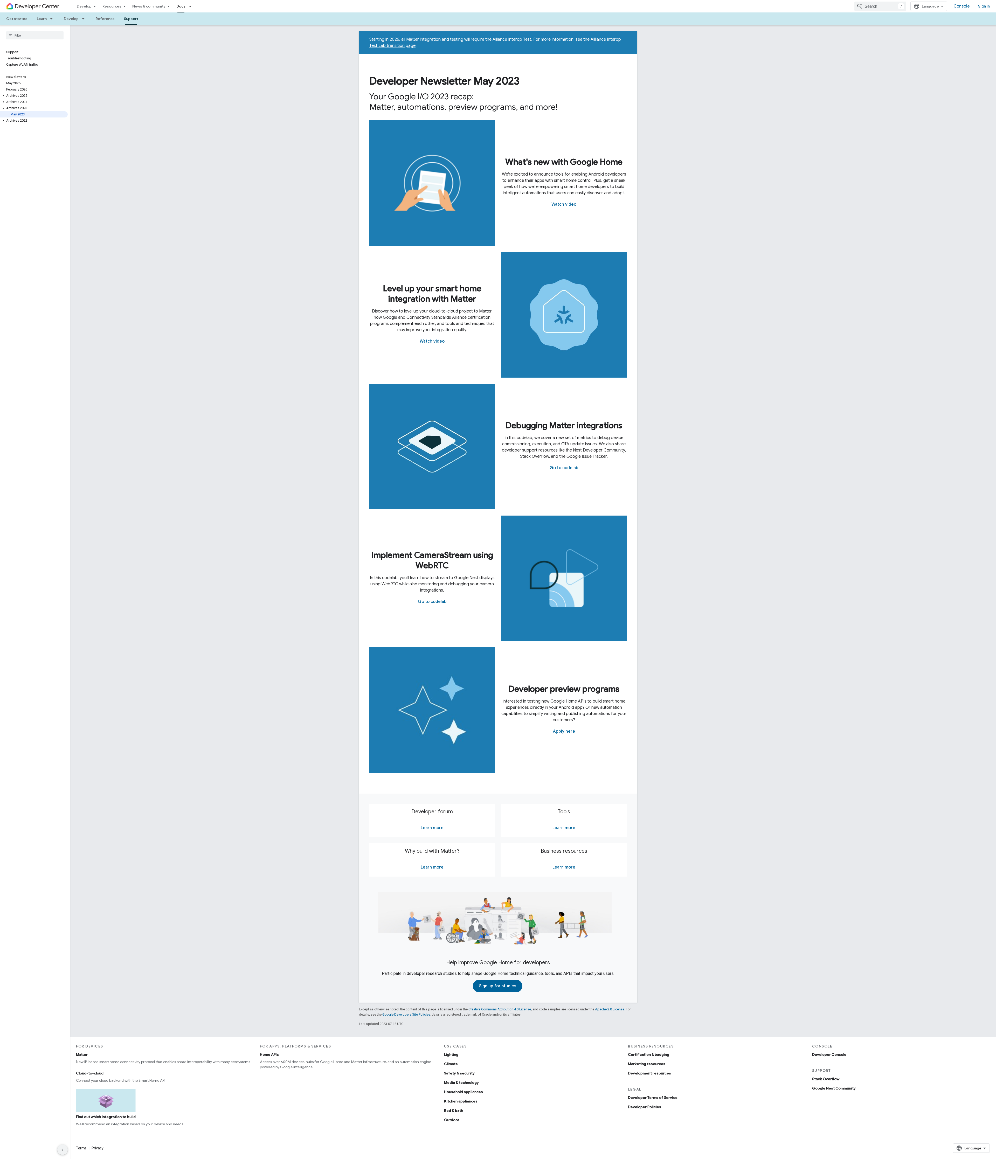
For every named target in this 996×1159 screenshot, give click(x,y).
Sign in (984, 6)
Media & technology (461, 1082)
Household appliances (463, 1091)
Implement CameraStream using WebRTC (432, 560)
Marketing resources (646, 1063)
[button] (34, 96)
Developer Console (829, 1054)
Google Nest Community (834, 1088)
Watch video (563, 204)
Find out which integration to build (106, 1116)
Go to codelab (564, 467)
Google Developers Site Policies (406, 1014)
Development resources (649, 1073)
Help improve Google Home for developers (498, 962)
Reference (105, 18)
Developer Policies (644, 1107)
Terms (81, 1148)
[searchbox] (35, 35)
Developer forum (432, 811)
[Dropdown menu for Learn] (53, 18)
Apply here (564, 731)
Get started (16, 18)
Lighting (451, 1054)
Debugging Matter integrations (564, 425)
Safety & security (459, 1073)
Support (131, 18)
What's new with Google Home (563, 162)
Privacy (97, 1148)
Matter (82, 1054)
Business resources (564, 851)
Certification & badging (648, 1054)
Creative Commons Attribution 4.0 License (499, 1009)
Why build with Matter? (432, 851)
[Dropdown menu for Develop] (85, 18)
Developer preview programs (563, 689)
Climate (451, 1063)
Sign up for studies (497, 986)
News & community (148, 6)
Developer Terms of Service (652, 1097)
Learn (42, 18)
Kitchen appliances (461, 1101)
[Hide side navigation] (62, 1149)
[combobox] (880, 6)
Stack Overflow (825, 1079)
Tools (564, 811)
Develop (84, 6)
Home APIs (269, 1054)
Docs (180, 6)
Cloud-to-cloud (89, 1073)
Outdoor (451, 1120)
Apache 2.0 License (609, 1009)
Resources (111, 6)
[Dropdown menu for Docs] (191, 6)
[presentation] (498, 81)
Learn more (432, 827)
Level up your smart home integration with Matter (432, 293)
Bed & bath (453, 1110)
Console (961, 6)
